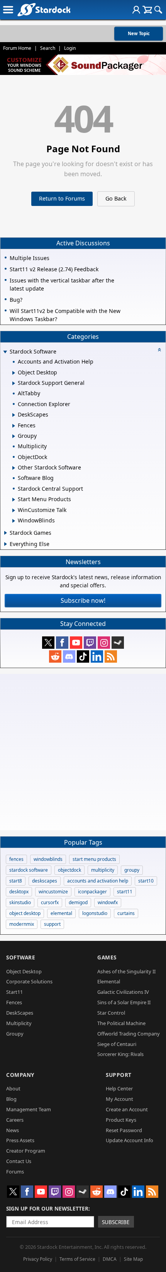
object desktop (25, 913)
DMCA (110, 1259)
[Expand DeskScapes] (13, 415)
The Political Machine (121, 1023)
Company (20, 1074)
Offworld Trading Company (128, 1033)
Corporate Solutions (29, 981)
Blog (11, 1098)
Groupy (15, 1033)
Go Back (116, 198)
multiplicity (102, 870)
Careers (15, 1119)
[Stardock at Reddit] (55, 656)
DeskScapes (19, 1012)
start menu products (94, 859)
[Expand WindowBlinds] (13, 521)
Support (119, 1074)
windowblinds (48, 859)
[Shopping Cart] (147, 10)
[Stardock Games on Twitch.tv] (90, 643)
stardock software (28, 870)
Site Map (133, 1259)
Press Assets (20, 1140)
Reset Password (124, 1130)
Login (70, 48)
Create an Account (127, 1109)
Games (107, 957)
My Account (119, 1098)
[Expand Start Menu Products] (13, 500)
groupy (131, 870)
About (13, 1088)
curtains (126, 913)
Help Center (119, 1088)
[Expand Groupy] (13, 436)
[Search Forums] (158, 10)
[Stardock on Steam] (118, 643)
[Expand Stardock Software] (5, 352)
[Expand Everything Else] (5, 544)
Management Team (28, 1109)
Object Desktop (24, 971)
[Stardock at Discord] (69, 656)
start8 (15, 880)
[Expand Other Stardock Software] (13, 468)
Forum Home (17, 48)
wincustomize (53, 891)
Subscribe (116, 1222)
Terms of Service (77, 1259)
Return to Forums (62, 198)
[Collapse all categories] (159, 350)
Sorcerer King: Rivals (120, 1054)
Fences (14, 1002)
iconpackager (92, 891)
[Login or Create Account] (136, 10)
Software (20, 957)
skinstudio (20, 902)
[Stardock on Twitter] (48, 643)
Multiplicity (19, 1023)
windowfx (108, 902)
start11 (124, 891)
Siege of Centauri (116, 1044)
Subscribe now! (83, 600)
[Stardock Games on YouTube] (76, 643)
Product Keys (121, 1119)
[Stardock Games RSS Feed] (111, 656)
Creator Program (25, 1150)
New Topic (139, 33)
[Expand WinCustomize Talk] (13, 510)
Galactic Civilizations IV (123, 991)
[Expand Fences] (13, 426)
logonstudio (94, 913)
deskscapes (44, 880)
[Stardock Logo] (43, 9)
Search (47, 48)
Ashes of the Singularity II (126, 971)
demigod (78, 902)
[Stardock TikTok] (83, 656)
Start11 (14, 991)
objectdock (69, 870)
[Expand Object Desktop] (13, 373)
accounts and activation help (97, 880)
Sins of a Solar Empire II (124, 1002)
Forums (15, 1171)
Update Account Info (129, 1140)
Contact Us (18, 1161)
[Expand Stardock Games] (5, 533)
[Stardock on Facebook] (62, 643)
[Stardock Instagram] (104, 643)
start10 (146, 880)
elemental (61, 913)
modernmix (21, 924)
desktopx (19, 891)
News (12, 1130)
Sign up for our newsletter (47, 1208)
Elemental (108, 981)
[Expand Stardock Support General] (13, 383)
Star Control (111, 1012)
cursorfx (50, 902)
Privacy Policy (37, 1259)
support (52, 924)
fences (16, 859)
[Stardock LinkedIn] (97, 656)
